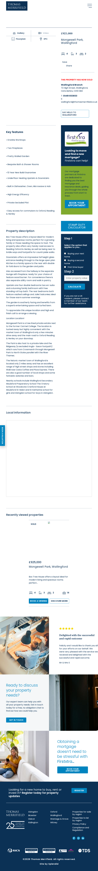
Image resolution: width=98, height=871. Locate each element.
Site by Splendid (49, 863)
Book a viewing (38, 600)
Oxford (53, 812)
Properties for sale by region (81, 813)
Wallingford (56, 815)
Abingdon (33, 812)
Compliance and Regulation (80, 828)
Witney (53, 822)
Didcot (31, 819)
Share (69, 65)
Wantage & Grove (59, 819)
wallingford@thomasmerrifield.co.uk (79, 101)
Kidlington (33, 822)
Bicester (32, 815)
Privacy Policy (79, 824)
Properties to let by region (80, 819)
